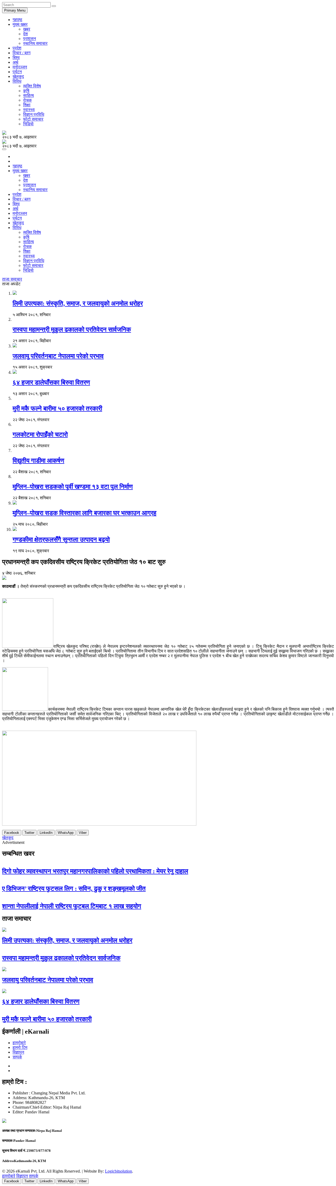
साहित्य (28, 95)
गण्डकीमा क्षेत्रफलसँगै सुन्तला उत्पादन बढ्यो (61, 539)
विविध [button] (17, 81)
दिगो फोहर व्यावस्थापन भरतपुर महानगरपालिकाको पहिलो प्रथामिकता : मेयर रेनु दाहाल (95, 871)
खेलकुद (18, 76)
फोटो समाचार (33, 119)
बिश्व (16, 57)
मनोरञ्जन (20, 67)
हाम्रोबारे (19, 1042)
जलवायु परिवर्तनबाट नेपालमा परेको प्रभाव (58, 356)
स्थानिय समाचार (35, 43)
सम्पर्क (17, 1057)
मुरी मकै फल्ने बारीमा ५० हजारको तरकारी (57, 408)
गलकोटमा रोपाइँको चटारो (40, 434)
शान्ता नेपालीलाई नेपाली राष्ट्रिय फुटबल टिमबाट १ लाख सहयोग (71, 906)
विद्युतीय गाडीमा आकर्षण (38, 460)
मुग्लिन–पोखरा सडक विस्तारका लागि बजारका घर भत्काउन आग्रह (84, 513)
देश (25, 34)
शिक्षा (26, 105)
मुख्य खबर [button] (20, 24)
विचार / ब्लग (21, 53)
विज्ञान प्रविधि (33, 114)
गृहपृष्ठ (17, 19)
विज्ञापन (18, 1052)
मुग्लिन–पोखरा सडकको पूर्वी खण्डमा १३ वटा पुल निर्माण (73, 486)
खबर (26, 29)
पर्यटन (17, 71)
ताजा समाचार (12, 279)
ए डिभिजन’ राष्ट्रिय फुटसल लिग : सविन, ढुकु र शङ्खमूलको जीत (74, 888)
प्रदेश (17, 48)
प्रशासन (29, 38)
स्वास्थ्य (29, 109)
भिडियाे (28, 124)
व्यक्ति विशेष (32, 86)
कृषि (26, 90)
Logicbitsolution (118, 1171)
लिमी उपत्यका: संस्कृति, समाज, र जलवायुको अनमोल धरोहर (78, 303)
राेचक (27, 100)
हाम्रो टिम (20, 1047)
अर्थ (15, 62)
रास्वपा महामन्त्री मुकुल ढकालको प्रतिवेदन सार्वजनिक (72, 329)
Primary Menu (14, 10)
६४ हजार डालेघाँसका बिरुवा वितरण (51, 382)
